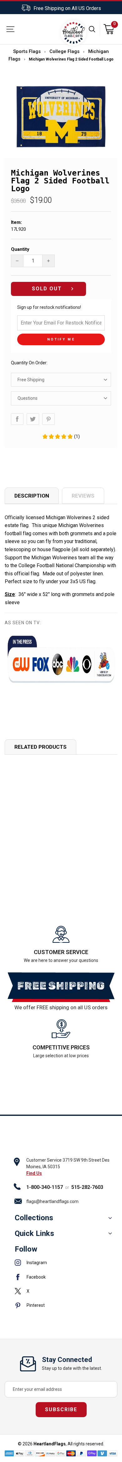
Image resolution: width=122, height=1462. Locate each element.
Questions (28, 398)
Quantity (20, 249)
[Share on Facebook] (17, 419)
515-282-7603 (87, 1187)
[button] (61, 436)
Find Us (34, 1173)
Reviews (83, 496)
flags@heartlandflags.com (52, 1201)
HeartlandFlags (49, 1443)
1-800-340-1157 (44, 1187)
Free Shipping (31, 379)
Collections (34, 1217)
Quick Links (34, 1233)
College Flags (64, 51)
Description (31, 496)
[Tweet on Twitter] (33, 419)
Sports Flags (27, 51)
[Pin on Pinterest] (48, 419)
